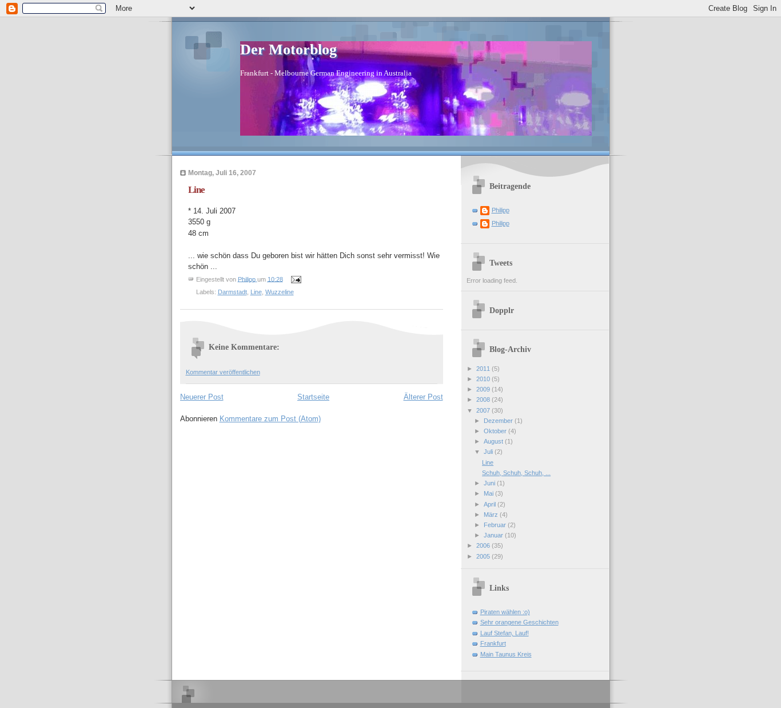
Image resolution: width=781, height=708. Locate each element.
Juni (490, 483)
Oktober (496, 431)
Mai (489, 493)
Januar (494, 535)
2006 (484, 545)
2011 (484, 368)
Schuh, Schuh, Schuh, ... (516, 472)
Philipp (500, 210)
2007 (484, 410)
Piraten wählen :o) (505, 611)
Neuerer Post (202, 397)
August (494, 441)
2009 (484, 389)
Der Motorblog (288, 49)
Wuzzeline (279, 291)
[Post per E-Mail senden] (296, 278)
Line (256, 291)
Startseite (313, 397)
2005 (484, 556)
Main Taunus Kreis (506, 654)
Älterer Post (423, 397)
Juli (489, 451)
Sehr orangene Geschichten (519, 622)
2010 (484, 378)
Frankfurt (493, 643)
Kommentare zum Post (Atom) (270, 418)
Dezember (499, 420)
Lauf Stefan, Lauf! (504, 633)
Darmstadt (232, 291)
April (490, 504)
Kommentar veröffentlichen (223, 372)
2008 (484, 399)
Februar (496, 524)
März (492, 514)
